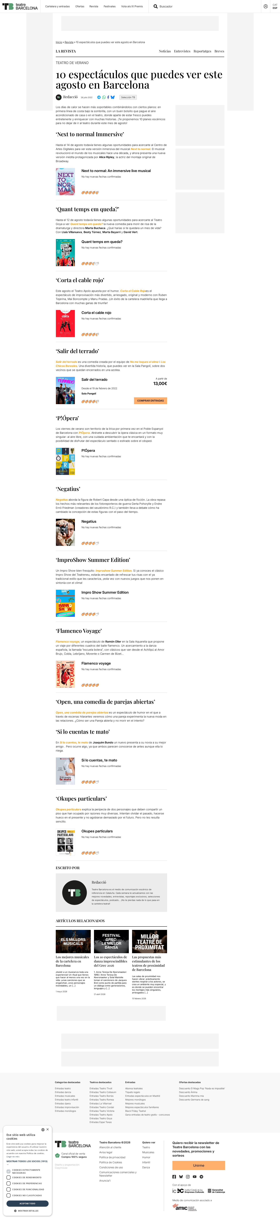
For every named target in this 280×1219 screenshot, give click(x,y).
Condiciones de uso (111, 1167)
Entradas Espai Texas (101, 1122)
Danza (146, 1167)
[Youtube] (194, 1176)
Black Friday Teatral (135, 1111)
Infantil (146, 1162)
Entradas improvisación (67, 1107)
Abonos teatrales (134, 1088)
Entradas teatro (63, 1088)
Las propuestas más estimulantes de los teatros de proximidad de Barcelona (148, 963)
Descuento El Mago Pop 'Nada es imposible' (202, 1088)
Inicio (59, 42)
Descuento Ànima (188, 1092)
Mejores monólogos (135, 1099)
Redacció (70, 96)
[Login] (266, 6)
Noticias (165, 51)
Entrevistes (182, 51)
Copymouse (61, 1167)
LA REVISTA (66, 51)
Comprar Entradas (150, 400)
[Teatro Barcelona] (20, 6)
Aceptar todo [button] (27, 1203)
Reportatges (202, 51)
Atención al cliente (110, 1147)
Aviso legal (105, 1152)
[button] (27, 1163)
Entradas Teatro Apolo (101, 1114)
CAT (275, 4)
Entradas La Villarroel (100, 1103)
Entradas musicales (65, 1095)
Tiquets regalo (132, 1092)
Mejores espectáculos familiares (142, 1107)
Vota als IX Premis (132, 6)
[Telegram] (201, 1177)
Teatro (146, 1147)
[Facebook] (174, 1177)
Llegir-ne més (12, 1156)
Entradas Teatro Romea (102, 1099)
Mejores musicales (135, 1103)
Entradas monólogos (65, 1111)
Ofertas (79, 6)
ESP (275, 8)
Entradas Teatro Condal (102, 1107)
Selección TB (128, 97)
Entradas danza (63, 1092)
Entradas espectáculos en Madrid (142, 1095)
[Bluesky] (181, 1176)
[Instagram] (188, 1177)
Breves (219, 51)
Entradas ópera (63, 1103)
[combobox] (207, 6)
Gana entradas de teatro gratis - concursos (147, 1114)
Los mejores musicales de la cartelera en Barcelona (72, 961)
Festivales (110, 6)
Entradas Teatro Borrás (101, 1095)
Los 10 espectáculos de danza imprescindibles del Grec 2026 (110, 961)
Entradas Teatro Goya (101, 1118)
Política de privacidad (112, 1157)
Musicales (148, 1152)
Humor (146, 1157)
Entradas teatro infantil (66, 1099)
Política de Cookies (110, 1162)
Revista (93, 6)
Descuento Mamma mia (191, 1095)
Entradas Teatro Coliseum (103, 1092)
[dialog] (27, 1171)
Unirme (198, 1165)
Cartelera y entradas (57, 6)
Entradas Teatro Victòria (102, 1111)
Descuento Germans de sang (194, 1099)
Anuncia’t (105, 1180)
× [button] (47, 1129)
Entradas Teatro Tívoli (101, 1088)
